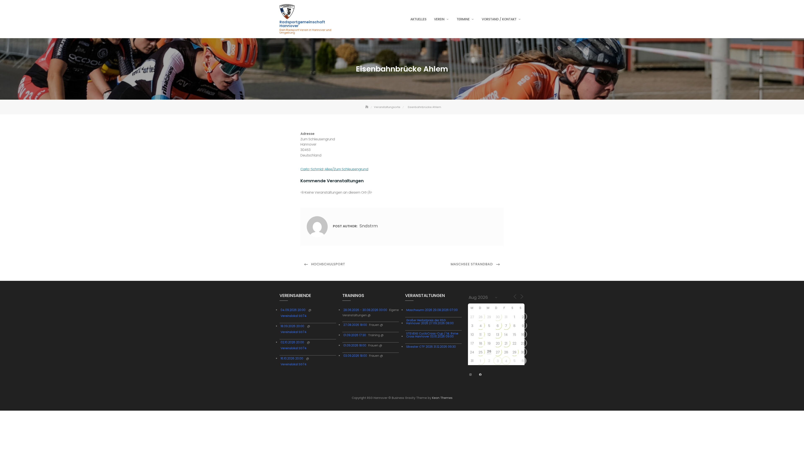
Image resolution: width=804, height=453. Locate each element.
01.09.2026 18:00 (354, 345)
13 (497, 334)
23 (523, 343)
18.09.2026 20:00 (292, 326)
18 (480, 343)
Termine (463, 19)
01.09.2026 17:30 (354, 335)
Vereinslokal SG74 (294, 316)
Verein (439, 19)
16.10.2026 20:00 (292, 358)
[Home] (367, 107)
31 (506, 317)
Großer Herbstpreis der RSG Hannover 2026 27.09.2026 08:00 (430, 321)
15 (514, 334)
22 (514, 343)
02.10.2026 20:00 (292, 342)
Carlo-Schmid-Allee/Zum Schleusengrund (334, 169)
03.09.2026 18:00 (355, 356)
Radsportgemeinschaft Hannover (302, 24)
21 (506, 343)
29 (489, 317)
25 (481, 352)
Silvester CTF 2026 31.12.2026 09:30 (431, 347)
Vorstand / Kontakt (499, 19)
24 (472, 352)
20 (498, 343)
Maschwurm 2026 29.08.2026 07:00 (432, 310)
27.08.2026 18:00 (355, 325)
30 (498, 317)
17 (472, 343)
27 (472, 317)
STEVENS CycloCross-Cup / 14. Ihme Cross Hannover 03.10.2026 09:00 (432, 334)
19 (489, 343)
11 (480, 334)
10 (472, 334)
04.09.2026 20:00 (293, 310)
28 (481, 317)
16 (522, 334)
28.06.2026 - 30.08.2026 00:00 (365, 310)
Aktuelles (418, 19)
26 (489, 351)
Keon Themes (442, 398)
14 (506, 334)
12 (489, 334)
